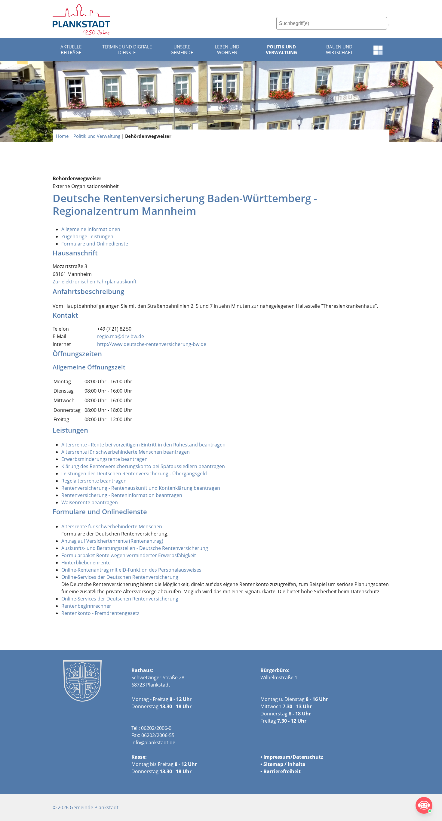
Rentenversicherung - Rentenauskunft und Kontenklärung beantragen (140, 488)
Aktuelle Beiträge (70, 50)
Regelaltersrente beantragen (94, 480)
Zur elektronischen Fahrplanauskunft (95, 281)
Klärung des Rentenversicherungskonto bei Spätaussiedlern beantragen (143, 466)
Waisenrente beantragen (89, 502)
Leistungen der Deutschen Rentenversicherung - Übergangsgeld (134, 473)
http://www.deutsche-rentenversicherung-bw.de (151, 344)
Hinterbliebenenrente (86, 562)
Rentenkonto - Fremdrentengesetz (100, 613)
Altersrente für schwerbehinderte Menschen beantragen (125, 452)
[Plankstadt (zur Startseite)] (81, 19)
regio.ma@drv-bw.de (120, 336)
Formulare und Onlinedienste (94, 243)
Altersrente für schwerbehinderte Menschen (111, 526)
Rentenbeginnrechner (86, 606)
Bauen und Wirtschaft (339, 50)
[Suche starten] (388, 25)
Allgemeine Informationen (90, 229)
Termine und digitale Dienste (127, 50)
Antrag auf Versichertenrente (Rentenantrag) (112, 541)
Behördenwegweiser (148, 136)
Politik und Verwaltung (281, 50)
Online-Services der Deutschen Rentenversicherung (119, 577)
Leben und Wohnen (227, 50)
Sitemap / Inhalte (284, 764)
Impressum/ (278, 757)
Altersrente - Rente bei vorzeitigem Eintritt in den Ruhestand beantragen (143, 444)
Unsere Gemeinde (181, 50)
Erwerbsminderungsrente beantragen (104, 459)
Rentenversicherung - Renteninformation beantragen (121, 495)
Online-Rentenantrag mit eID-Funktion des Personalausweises (131, 569)
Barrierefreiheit (282, 771)
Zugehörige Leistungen (87, 236)
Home (62, 136)
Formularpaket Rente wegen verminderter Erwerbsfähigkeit (128, 555)
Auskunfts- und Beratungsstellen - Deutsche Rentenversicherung (134, 548)
